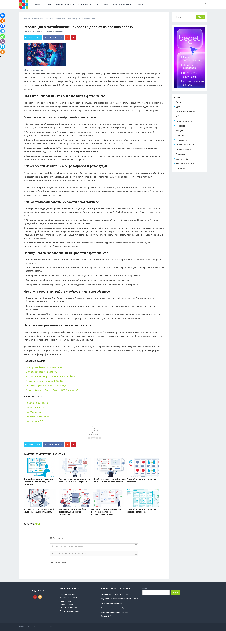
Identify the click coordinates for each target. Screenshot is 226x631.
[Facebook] (2, 26)
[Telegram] (2, 31)
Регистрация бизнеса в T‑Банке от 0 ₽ (44, 367)
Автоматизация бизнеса (187, 111)
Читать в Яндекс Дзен (65, 4)
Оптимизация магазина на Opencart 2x (116, 608)
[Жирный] (52, 553)
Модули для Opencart (68, 597)
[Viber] (2, 41)
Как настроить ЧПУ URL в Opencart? (115, 594)
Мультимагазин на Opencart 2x (113, 603)
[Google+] (67, 37)
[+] (85, 553)
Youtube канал (102, 4)
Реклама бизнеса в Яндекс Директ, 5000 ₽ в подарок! (52, 390)
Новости (180, 135)
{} (82, 553)
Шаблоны (180, 168)
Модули (180, 130)
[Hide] (1, 57)
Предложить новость (122, 4)
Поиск (144, 588)
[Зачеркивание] (62, 553)
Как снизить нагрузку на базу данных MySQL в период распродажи (72, 512)
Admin (26, 31)
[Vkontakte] (2, 15)
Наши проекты (65, 601)
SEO (178, 107)
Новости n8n (182, 140)
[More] (2, 51)
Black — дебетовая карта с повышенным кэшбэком (51, 376)
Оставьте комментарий (53, 31)
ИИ (177, 116)
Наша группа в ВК (34, 421)
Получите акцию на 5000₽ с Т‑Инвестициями (48, 385)
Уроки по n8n (182, 159)
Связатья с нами (66, 604)
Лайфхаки (181, 126)
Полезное (139, 4)
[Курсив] (55, 553)
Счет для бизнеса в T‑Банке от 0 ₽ (42, 372)
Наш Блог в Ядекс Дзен (69, 608)
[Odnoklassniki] (2, 20)
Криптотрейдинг (184, 121)
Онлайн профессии (185, 144)
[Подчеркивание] (59, 553)
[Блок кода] (75, 553)
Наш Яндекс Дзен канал (37, 416)
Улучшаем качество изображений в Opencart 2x (120, 599)
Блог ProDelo (28, 627)
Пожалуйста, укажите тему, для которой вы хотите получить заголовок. (38, 481)
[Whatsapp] (2, 36)
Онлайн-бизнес (38, 19)
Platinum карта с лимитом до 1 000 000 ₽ (45, 381)
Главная (36, 4)
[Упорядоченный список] (65, 553)
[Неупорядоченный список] (69, 553)
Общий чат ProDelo (35, 407)
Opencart (180, 102)
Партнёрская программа (69, 611)
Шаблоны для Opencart (69, 594)
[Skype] (2, 46)
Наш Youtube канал (35, 412)
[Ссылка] (79, 553)
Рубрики (47, 4)
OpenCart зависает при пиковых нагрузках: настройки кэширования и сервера (106, 512)
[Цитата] (72, 553)
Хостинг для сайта (185, 163)
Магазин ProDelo (85, 4)
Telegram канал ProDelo (37, 403)
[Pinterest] (73, 37)
